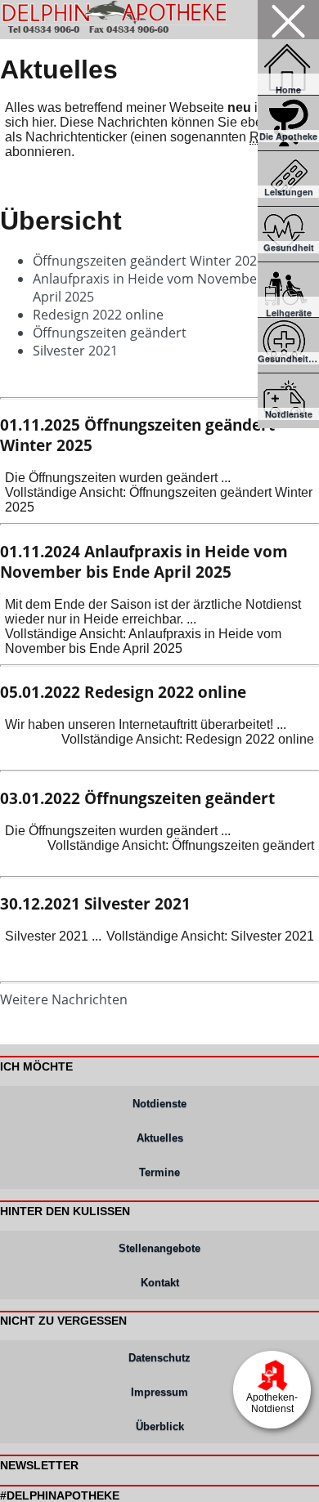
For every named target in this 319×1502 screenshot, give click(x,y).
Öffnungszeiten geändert (109, 333)
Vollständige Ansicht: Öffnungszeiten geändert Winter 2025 (158, 499)
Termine (159, 1172)
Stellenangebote (159, 1248)
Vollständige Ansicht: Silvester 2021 (210, 936)
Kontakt (160, 1282)
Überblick (160, 1426)
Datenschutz (159, 1358)
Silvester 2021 (75, 351)
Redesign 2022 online (98, 315)
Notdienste (159, 1103)
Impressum (159, 1392)
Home (288, 89)
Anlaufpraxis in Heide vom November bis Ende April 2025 (144, 561)
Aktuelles (160, 1138)
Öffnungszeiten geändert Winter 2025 (148, 261)
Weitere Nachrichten (64, 999)
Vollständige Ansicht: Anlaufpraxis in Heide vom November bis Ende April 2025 (143, 641)
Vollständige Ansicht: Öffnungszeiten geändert (180, 845)
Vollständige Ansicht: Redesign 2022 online (187, 739)
